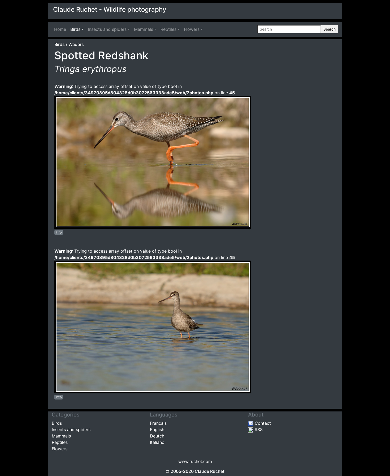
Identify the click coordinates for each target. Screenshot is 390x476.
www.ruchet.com (195, 461)
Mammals (143, 29)
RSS (258, 429)
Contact (262, 423)
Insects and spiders (107, 29)
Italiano (157, 442)
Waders (76, 44)
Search (329, 29)
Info (59, 232)
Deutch (157, 436)
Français (158, 423)
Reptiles (168, 29)
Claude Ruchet (209, 471)
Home (61, 29)
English (157, 429)
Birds (75, 29)
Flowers (192, 29)
